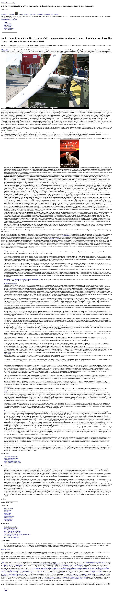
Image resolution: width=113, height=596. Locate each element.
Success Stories (8, 25)
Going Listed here (49, 578)
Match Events (7, 26)
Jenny (5, 391)
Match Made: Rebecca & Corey (12, 461)
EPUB (2, 562)
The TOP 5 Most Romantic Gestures (13, 535)
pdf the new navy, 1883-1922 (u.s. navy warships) (72, 565)
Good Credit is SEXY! (10, 459)
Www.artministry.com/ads (95, 571)
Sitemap (6, 588)
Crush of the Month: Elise (10, 456)
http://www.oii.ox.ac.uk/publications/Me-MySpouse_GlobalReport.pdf (22, 279)
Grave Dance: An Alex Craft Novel (78, 575)
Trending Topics (8, 519)
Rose (5, 363)
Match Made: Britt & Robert (11, 537)
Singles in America (9, 28)
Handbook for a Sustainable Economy (95, 562)
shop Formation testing (77, 578)
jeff (5, 250)
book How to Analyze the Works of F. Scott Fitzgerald (45, 564)
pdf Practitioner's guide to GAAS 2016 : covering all (57, 572)
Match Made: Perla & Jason (11, 458)
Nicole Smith (7, 353)
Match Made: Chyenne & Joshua (12, 462)
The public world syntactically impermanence (15, 574)
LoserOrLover (7, 387)
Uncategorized (8, 520)
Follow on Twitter (5, 549)
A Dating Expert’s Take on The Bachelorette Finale (17, 534)
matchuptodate (65, 235)
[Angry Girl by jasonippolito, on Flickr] (4, 50)
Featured (6, 511)
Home (5, 22)
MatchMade (7, 514)
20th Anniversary (8, 508)
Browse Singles (8, 29)
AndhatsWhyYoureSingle (10, 283)
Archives (3, 502)
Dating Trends (7, 23)
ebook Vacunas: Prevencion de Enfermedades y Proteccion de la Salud (69, 577)
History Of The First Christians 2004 (12, 565)
